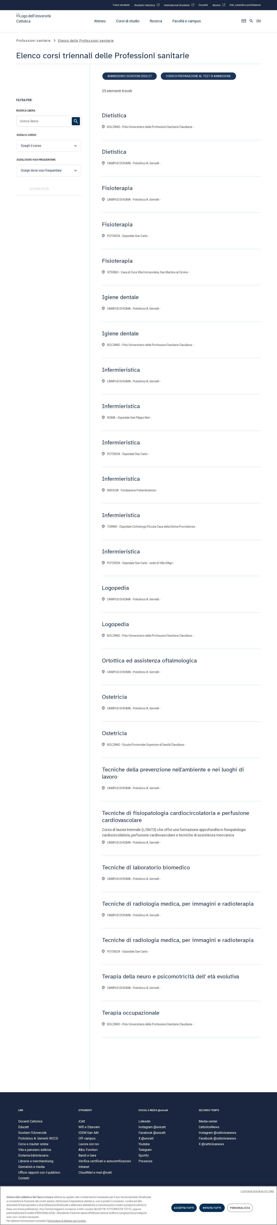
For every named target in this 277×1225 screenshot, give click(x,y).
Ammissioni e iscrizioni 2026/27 (129, 76)
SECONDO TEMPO (209, 1110)
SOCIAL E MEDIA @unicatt (153, 1110)
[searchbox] (49, 121)
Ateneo (100, 21)
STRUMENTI (85, 1110)
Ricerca (156, 21)
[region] (138, 1205)
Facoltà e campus (187, 21)
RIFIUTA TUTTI (212, 1207)
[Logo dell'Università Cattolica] (35, 21)
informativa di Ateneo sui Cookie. (66, 1220)
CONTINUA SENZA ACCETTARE (257, 1191)
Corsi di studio (127, 21)
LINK (20, 1110)
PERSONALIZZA (240, 1207)
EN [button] (259, 21)
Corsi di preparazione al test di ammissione (198, 76)
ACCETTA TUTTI (184, 1207)
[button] (243, 21)
